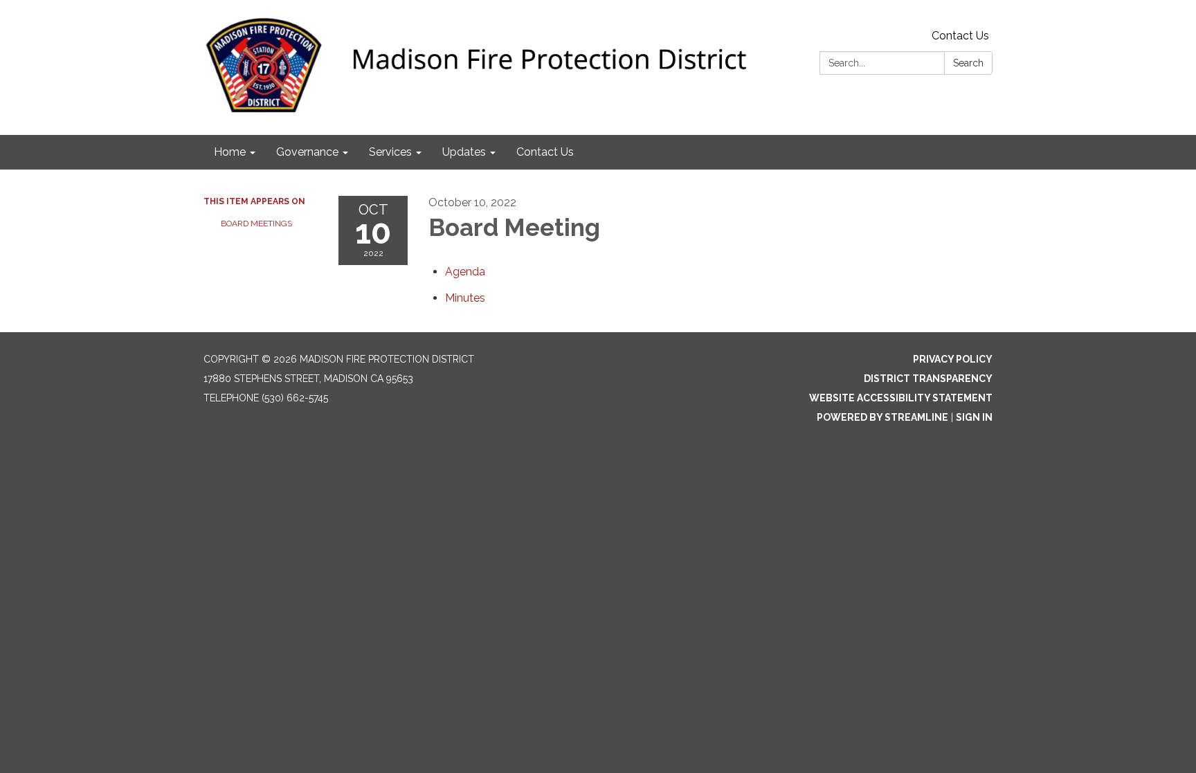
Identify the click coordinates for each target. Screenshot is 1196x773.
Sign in (974, 417)
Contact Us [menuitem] (545, 151)
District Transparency (928, 378)
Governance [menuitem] (307, 151)
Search (968, 63)
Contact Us (960, 35)
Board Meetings (256, 223)
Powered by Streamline (882, 417)
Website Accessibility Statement (901, 397)
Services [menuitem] (390, 151)
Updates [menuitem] (464, 151)
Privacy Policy (953, 359)
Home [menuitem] (230, 151)
